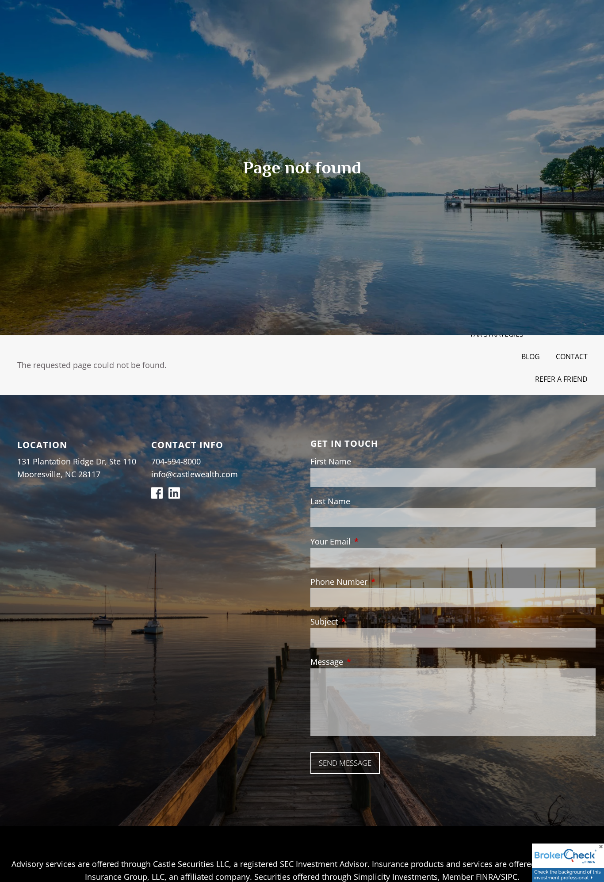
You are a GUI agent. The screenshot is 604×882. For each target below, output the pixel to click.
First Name (330, 461)
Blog (530, 356)
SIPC (509, 876)
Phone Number (379, 581)
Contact (572, 356)
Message (367, 661)
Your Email (371, 541)
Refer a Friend (561, 379)
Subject (364, 621)
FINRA (487, 876)
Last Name (330, 501)
